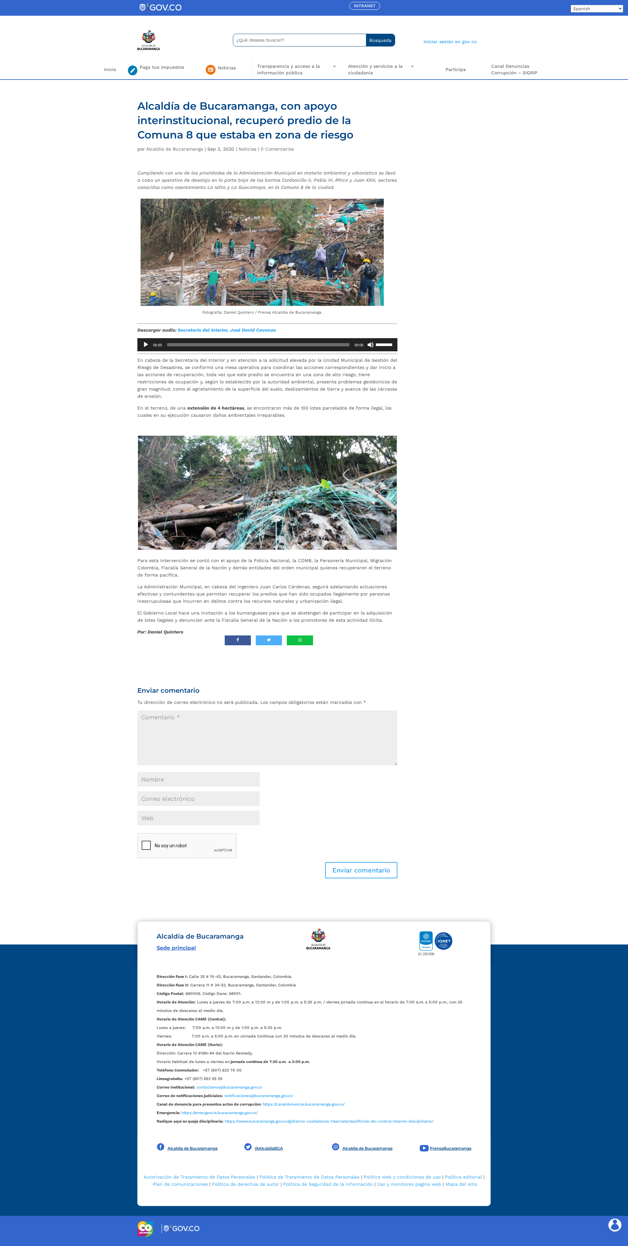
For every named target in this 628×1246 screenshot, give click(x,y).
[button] (361, 870)
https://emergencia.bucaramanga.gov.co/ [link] (220, 1112)
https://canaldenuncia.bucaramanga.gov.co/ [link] (304, 1104)
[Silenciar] (370, 344)
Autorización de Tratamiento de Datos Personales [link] (199, 1177)
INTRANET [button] (364, 5)
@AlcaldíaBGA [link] (269, 1148)
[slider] (385, 344)
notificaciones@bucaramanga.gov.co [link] (258, 1095)
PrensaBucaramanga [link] (450, 1148)
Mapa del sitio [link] (461, 1184)
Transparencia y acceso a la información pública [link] (288, 69)
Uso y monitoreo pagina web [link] (409, 1184)
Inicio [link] (110, 69)
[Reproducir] (146, 344)
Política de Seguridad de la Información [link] (328, 1184)
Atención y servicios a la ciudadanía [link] (375, 69)
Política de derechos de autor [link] (245, 1184)
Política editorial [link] (463, 1177)
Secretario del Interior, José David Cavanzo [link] (227, 330)
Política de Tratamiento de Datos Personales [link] (309, 1177)
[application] (267, 344)
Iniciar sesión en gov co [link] (450, 41)
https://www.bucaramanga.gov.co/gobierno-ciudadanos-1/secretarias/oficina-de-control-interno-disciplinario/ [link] (329, 1121)
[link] (160, 11)
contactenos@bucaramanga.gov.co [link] (229, 1087)
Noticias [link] (247, 149)
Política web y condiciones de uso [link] (402, 1177)
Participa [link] (455, 69)
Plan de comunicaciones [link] (180, 1184)
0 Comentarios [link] (277, 149)
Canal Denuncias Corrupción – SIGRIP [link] (514, 69)
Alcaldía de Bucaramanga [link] (174, 149)
